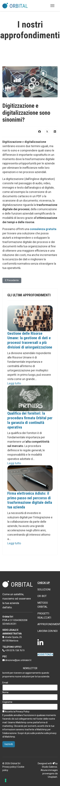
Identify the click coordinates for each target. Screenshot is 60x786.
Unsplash (52, 777)
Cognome (7, 702)
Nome (5, 692)
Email (5, 682)
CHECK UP (43, 582)
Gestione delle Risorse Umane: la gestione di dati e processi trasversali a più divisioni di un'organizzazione (29, 340)
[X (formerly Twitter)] (47, 131)
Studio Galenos (49, 767)
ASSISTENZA (45, 654)
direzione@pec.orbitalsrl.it (18, 660)
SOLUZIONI (44, 589)
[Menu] (52, 5)
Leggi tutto (14, 383)
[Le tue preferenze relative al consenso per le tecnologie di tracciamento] (6, 780)
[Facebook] (39, 131)
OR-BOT (42, 596)
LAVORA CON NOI (47, 630)
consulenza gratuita (43, 229)
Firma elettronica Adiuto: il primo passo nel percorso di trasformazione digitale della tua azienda (29, 500)
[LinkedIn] (55, 131)
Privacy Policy (22, 711)
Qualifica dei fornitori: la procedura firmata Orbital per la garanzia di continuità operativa (29, 420)
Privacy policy (9, 767)
